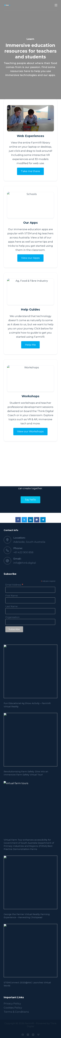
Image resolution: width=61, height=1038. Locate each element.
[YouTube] (33, 1035)
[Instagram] (28, 1035)
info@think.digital (24, 562)
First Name (11, 595)
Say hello (30, 499)
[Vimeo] (38, 1035)
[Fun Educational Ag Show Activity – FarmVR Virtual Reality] (30, 671)
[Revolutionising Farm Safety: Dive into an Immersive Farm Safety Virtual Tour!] (30, 739)
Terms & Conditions (16, 1011)
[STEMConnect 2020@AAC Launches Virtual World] (30, 950)
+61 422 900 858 (23, 552)
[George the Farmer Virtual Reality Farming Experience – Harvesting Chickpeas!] (30, 882)
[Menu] (56, 5)
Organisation (12, 617)
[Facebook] (23, 1035)
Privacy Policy (12, 1003)
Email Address (14, 584)
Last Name (11, 606)
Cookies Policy (13, 1007)
